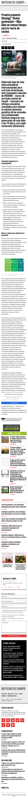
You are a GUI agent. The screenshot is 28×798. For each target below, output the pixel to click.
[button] (14, 394)
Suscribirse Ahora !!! (14, 402)
